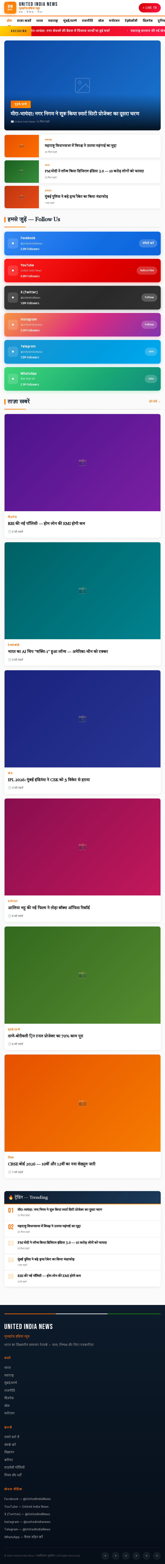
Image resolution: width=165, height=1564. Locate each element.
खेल (101, 21)
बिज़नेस (148, 21)
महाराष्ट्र (53, 21)
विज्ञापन (9, 1452)
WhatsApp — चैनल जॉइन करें (23, 1537)
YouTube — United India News (26, 1506)
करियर (8, 1460)
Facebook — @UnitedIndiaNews (27, 1499)
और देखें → (155, 402)
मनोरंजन (114, 21)
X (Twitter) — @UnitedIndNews (27, 1514)
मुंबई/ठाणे (70, 21)
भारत (39, 21)
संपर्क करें (10, 1445)
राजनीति (87, 21)
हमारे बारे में (11, 1437)
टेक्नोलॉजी (131, 21)
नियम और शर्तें (12, 1475)
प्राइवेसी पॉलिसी (14, 1467)
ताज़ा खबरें (24, 21)
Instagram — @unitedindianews (27, 1522)
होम (9, 21)
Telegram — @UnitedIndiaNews (27, 1529)
